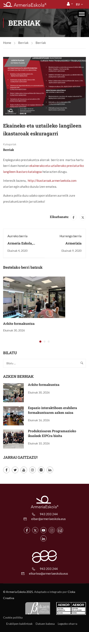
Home (7, 43)
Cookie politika (13, 617)
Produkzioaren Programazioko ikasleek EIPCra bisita (52, 433)
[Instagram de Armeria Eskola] (52, 530)
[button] (40, 342)
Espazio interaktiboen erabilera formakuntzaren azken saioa (52, 410)
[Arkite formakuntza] (34, 297)
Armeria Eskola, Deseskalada (20, 245)
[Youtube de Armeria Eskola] (43, 530)
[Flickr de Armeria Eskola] (60, 530)
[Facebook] (73, 217)
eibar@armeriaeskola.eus (48, 519)
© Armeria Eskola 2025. (18, 591)
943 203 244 (49, 514)
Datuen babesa (45, 623)
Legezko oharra (67, 623)
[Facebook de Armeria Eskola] (27, 530)
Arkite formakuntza (19, 323)
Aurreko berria (17, 236)
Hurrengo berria (71, 236)
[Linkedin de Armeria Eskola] (43, 538)
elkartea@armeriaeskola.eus (48, 573)
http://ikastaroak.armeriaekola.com (52, 180)
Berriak (23, 43)
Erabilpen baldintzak (19, 623)
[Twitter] (83, 217)
